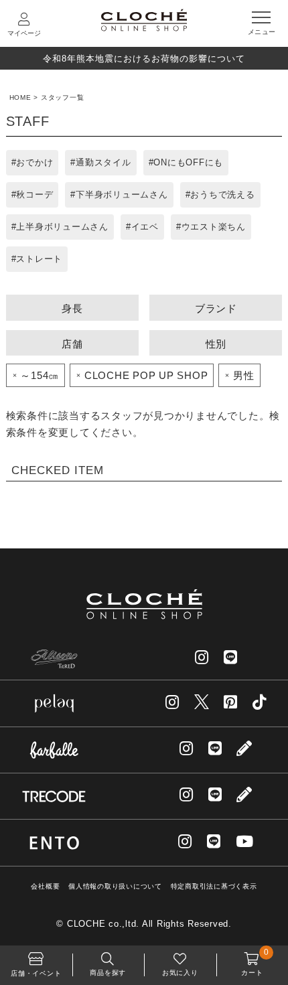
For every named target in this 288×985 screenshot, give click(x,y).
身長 (72, 308)
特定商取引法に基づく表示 (214, 886)
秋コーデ (34, 195)
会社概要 (45, 886)
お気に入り (180, 972)
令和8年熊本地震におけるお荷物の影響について (144, 59)
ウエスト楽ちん (214, 227)
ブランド (216, 308)
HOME (20, 97)
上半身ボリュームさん (62, 227)
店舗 (72, 344)
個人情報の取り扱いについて (115, 886)
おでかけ (34, 162)
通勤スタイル (103, 162)
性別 (216, 344)
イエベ (145, 227)
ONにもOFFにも (188, 162)
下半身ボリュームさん (122, 195)
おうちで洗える (222, 195)
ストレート (39, 259)
